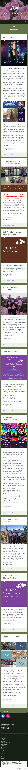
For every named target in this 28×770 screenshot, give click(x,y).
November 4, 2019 (8, 344)
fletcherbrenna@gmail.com (12, 389)
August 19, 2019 (7, 410)
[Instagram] (8, 716)
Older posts (5, 711)
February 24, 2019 (8, 629)
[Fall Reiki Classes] (14, 367)
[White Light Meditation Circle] (14, 435)
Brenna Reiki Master (14, 13)
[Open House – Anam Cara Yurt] (14, 655)
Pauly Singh (19, 675)
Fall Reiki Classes (10, 351)
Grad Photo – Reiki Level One (10, 288)
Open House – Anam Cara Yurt (11, 638)
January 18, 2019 (7, 706)
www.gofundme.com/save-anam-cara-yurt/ (14, 696)
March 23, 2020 (7, 154)
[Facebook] (3, 716)
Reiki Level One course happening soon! (12, 233)
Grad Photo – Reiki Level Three (10, 521)
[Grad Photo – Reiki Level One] (14, 304)
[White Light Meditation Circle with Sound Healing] (14, 179)
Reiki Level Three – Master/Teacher (11, 577)
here (11, 271)
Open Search (25, 22)
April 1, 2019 (7, 569)
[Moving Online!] (14, 53)
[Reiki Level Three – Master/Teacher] (14, 594)
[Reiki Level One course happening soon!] (14, 250)
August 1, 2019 (7, 513)
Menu (2, 22)
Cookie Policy (5, 764)
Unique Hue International (9, 680)
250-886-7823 (4, 726)
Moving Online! (9, 37)
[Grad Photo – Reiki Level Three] (14, 534)
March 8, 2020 (7, 225)
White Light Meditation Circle (10, 418)
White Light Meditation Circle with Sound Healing (13, 162)
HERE (11, 213)
